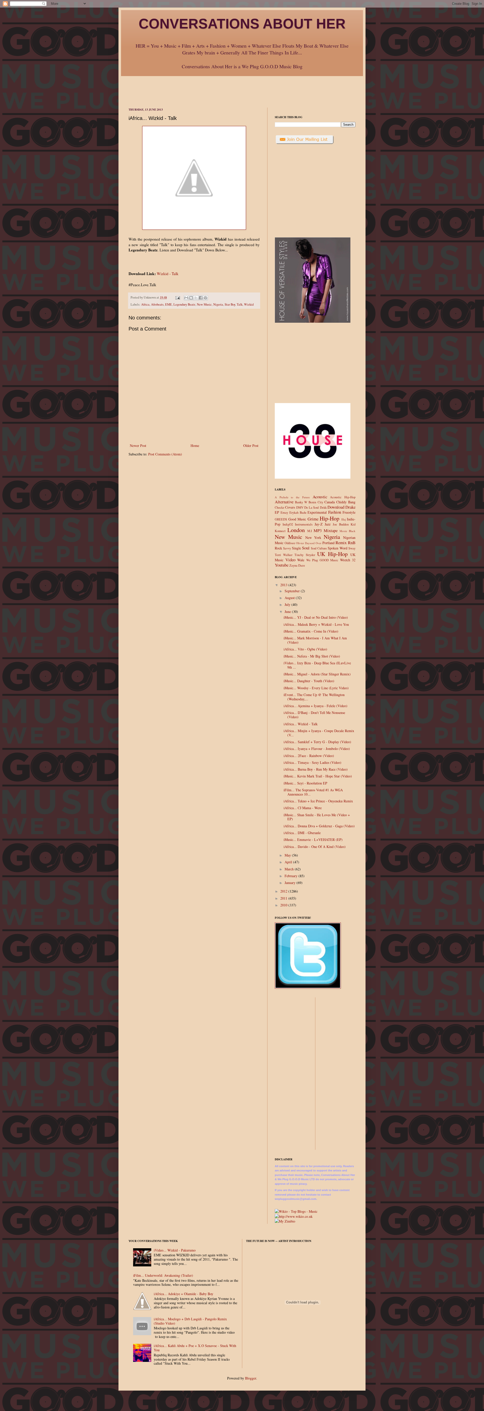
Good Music (297, 519)
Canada (329, 502)
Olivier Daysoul (305, 543)
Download (335, 507)
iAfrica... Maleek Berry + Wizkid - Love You (316, 624)
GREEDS (281, 519)
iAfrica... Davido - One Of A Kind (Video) (315, 846)
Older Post (250, 445)
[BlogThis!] (191, 297)
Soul (306, 548)
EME (168, 304)
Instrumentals (304, 524)
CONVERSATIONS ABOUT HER (242, 23)
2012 (284, 891)
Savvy (287, 548)
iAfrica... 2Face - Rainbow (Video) (309, 755)
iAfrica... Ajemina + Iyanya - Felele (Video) (315, 705)
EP (277, 512)
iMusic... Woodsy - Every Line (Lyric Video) (316, 687)
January (290, 882)
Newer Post (138, 445)
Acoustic (320, 497)
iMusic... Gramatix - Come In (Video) (311, 631)
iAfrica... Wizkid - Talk (301, 723)
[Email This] (186, 297)
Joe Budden (341, 524)
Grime (313, 519)
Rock (278, 548)
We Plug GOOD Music (322, 560)
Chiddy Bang (345, 502)
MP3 (318, 530)
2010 (284, 905)
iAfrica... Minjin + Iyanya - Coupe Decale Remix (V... (319, 732)
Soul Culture (319, 548)
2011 (284, 898)
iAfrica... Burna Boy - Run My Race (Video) (316, 769)
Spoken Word (337, 548)
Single (296, 548)
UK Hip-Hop (332, 553)
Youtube (281, 565)
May (288, 855)
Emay (284, 512)
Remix (341, 542)
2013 (284, 584)
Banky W (301, 502)
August (290, 597)
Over (318, 543)
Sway (351, 548)
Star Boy (230, 304)
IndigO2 (288, 524)
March (290, 869)
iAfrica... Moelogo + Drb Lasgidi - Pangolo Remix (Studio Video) (190, 1321)
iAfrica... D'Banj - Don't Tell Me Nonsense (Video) (314, 714)
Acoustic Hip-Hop (342, 497)
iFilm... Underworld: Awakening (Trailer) (163, 1275)
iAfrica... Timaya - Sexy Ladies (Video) (312, 762)
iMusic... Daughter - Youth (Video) (309, 680)
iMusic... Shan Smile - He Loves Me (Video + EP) (317, 817)
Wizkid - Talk (167, 273)
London (296, 530)
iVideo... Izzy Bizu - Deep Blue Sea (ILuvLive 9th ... (317, 665)
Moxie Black (347, 531)
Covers (290, 507)
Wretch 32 (348, 559)
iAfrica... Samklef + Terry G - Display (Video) (317, 741)
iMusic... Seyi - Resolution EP (305, 783)
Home (195, 445)
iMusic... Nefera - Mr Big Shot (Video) (312, 656)
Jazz (327, 524)
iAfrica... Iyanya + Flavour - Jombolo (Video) (317, 748)
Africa (145, 304)
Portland (328, 542)
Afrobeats (157, 304)
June (288, 611)
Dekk (323, 507)
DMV (300, 507)
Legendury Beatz (184, 304)
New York (313, 537)
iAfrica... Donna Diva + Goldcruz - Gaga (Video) (319, 826)
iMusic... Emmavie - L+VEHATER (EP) (313, 839)
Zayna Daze (297, 565)
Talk (240, 304)
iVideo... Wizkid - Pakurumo (175, 1250)
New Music (204, 304)
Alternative (284, 502)
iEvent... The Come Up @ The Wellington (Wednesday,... (314, 696)
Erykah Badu (297, 512)
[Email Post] (177, 297)
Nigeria (218, 304)
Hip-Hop (329, 518)
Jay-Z (319, 524)
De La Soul (311, 507)
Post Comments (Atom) (165, 454)
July (288, 604)
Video (290, 560)
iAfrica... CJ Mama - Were (303, 807)
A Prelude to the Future (292, 497)
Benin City (316, 502)
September (293, 590)
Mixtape (331, 530)
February (291, 875)
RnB (351, 542)
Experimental (317, 512)
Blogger (250, 1378)
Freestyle (349, 512)
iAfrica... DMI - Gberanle (302, 832)
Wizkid (249, 304)
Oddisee (290, 543)
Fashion (334, 512)
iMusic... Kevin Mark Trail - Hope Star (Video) (318, 776)
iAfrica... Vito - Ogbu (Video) (305, 649)
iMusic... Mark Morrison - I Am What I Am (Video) (315, 640)
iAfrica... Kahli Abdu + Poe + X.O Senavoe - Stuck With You (195, 1347)
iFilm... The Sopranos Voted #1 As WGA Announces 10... (313, 792)
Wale (300, 559)
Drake (350, 507)
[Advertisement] (242, 87)
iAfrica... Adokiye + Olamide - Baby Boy (183, 1293)
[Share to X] (195, 297)
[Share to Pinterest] (205, 297)
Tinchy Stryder (304, 555)
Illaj (343, 519)
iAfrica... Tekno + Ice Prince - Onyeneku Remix (318, 801)
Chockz (279, 507)
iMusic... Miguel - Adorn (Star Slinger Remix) (317, 674)
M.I (309, 531)
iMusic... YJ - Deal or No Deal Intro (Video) (316, 617)
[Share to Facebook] (200, 297)
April (289, 862)
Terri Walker (283, 555)
